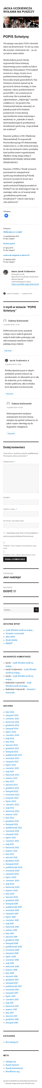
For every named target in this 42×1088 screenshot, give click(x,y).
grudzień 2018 (12, 940)
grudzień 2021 (12, 821)
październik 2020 (14, 867)
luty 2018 (10, 973)
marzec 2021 (11, 851)
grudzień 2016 (12, 1019)
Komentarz (9, 462)
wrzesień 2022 (12, 794)
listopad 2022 (12, 791)
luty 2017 (10, 1013)
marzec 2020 (12, 890)
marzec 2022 (12, 814)
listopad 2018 (12, 943)
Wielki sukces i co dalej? (12, 232)
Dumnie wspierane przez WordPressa (19, 1083)
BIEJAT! (9, 643)
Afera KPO (10, 637)
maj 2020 (10, 884)
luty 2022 (10, 818)
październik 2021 (14, 827)
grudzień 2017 (12, 979)
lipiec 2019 (11, 917)
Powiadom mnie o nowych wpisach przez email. (19, 555)
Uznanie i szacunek (15, 633)
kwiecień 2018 (12, 966)
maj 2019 (10, 923)
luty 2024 (10, 742)
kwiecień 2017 (12, 1006)
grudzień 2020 (12, 861)
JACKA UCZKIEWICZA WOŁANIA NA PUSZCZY (18, 9)
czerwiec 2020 (12, 880)
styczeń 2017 (11, 1016)
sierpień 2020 (12, 874)
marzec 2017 (11, 1009)
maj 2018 (10, 963)
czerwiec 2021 (12, 841)
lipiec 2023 (11, 765)
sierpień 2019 (12, 913)
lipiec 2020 (11, 877)
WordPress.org (13, 1071)
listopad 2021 (12, 824)
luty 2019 (10, 933)
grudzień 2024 (12, 725)
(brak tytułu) (11, 640)
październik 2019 (14, 907)
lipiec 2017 (11, 996)
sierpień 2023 (12, 761)
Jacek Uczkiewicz (13, 293)
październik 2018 (14, 946)
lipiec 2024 (11, 732)
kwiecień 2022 (12, 811)
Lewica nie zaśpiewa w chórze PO (16, 255)
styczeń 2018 (12, 976)
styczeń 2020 (12, 897)
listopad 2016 (12, 1022)
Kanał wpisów (12, 1065)
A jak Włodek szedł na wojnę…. (20, 630)
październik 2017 (14, 986)
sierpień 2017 (12, 993)
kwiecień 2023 (12, 775)
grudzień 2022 (12, 788)
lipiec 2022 (11, 801)
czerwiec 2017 (12, 999)
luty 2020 (10, 894)
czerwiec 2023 (12, 768)
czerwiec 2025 (12, 718)
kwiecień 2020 (12, 887)
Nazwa (7, 497)
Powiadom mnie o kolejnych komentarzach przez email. (19, 547)
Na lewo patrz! (9, 244)
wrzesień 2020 (12, 870)
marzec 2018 (11, 970)
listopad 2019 (12, 903)
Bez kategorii (12, 1042)
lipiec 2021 (11, 837)
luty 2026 (10, 712)
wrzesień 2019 (12, 910)
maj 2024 (10, 738)
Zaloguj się (11, 1061)
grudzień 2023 (12, 748)
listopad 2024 (12, 728)
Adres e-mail (10, 509)
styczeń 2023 (12, 785)
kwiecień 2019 (12, 927)
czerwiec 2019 (12, 920)
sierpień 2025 (12, 715)
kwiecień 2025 (12, 722)
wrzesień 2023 (12, 758)
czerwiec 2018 (12, 960)
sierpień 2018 (12, 953)
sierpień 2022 (12, 798)
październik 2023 (14, 755)
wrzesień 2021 (12, 831)
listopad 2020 (12, 864)
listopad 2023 (12, 751)
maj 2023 (10, 771)
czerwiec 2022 (12, 804)
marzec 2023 (11, 778)
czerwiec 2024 (12, 735)
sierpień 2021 (12, 834)
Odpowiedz (8, 350)
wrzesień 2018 (12, 950)
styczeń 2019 (11, 937)
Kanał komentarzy (14, 1068)
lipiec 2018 (11, 956)
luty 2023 (10, 781)
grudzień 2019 (12, 900)
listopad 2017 (12, 983)
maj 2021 (10, 844)
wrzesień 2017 (12, 989)
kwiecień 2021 (12, 847)
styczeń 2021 (11, 857)
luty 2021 (10, 854)
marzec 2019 (11, 930)
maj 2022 (10, 808)
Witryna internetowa (13, 521)
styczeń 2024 (12, 745)
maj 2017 (10, 1003)
